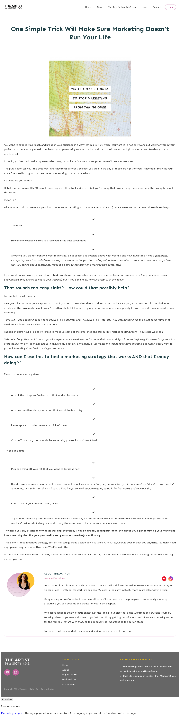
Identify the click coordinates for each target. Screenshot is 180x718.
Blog (64, 674)
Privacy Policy (47, 689)
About (65, 669)
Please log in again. (12, 713)
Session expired (10, 706)
